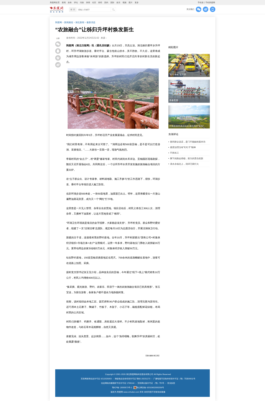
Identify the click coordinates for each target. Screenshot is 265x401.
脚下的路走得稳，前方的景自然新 (186, 158)
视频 (124, 2)
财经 (100, 2)
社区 (94, 2)
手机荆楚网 (210, 2)
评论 (76, 2)
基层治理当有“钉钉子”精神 (183, 147)
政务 (70, 2)
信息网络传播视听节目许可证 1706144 (117, 383)
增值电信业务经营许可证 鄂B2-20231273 (132, 379)
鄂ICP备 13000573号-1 (122, 387)
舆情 (88, 2)
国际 (112, 2)
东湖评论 (173, 134)
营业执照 (171, 383)
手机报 (200, 2)
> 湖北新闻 (79, 22)
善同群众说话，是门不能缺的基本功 (187, 142)
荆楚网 (58, 22)
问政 (82, 2)
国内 (106, 2)
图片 (130, 2)
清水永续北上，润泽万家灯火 (184, 164)
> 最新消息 (90, 22)
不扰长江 (174, 153)
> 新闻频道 (67, 22)
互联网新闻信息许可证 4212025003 (96, 379)
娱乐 (118, 2)
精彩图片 (173, 47)
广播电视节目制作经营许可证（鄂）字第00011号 (174, 379)
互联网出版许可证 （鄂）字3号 (150, 383)
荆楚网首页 (55, 2)
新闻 (64, 2)
